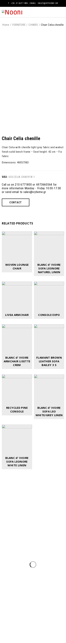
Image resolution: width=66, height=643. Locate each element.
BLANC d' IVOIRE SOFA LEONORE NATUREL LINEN (49, 268)
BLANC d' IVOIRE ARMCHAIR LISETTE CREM (17, 361)
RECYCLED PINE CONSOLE (17, 409)
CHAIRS (33, 24)
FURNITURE (19, 24)
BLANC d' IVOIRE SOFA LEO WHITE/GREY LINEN (49, 411)
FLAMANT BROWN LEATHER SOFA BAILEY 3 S (49, 361)
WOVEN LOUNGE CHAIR (17, 266)
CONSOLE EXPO (49, 315)
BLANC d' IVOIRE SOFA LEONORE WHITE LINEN (17, 461)
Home (5, 24)
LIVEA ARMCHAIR (17, 315)
